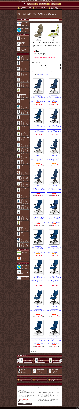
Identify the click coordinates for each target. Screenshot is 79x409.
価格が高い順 (39, 74)
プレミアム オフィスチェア (23, 38)
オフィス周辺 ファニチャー (23, 49)
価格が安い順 (43, 74)
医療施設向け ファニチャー (23, 44)
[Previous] (18, 360)
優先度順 (52, 74)
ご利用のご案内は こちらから (24, 272)
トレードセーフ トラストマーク (25, 24)
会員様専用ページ (25, 14)
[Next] (60, 360)
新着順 (47, 74)
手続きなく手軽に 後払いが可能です (25, 30)
